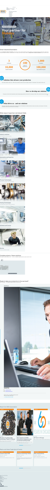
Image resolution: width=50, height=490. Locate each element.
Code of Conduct (2, 477)
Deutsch (13, 8)
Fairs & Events (8, 8)
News (7, 7)
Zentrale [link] (6, 285)
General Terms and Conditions (4, 475)
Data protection (2, 479)
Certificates (1, 476)
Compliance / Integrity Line (3, 478)
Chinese (13, 9)
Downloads (8, 9)
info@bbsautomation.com (8, 391)
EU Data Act (1, 481)
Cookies (1, 480)
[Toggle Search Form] (16, 8)
